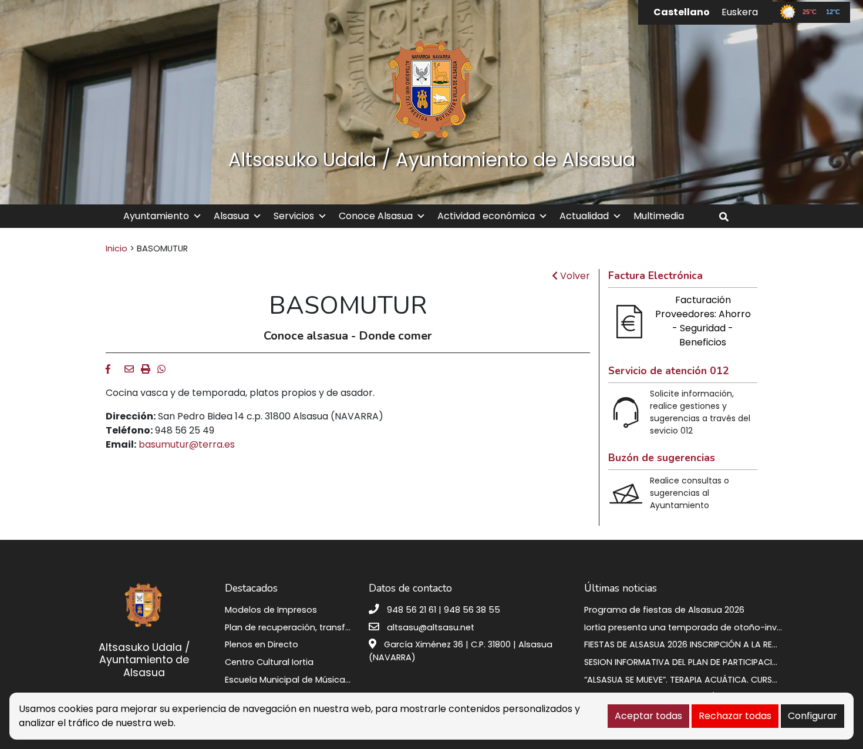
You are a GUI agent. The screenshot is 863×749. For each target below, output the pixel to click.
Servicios (294, 216)
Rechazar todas (735, 716)
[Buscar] (728, 217)
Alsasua (231, 216)
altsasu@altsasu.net (430, 627)
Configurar (812, 716)
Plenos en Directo (261, 644)
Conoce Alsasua (376, 216)
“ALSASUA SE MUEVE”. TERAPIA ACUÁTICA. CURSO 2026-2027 (705, 680)
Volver (574, 276)
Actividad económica (486, 216)
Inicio (116, 248)
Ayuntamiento (156, 216)
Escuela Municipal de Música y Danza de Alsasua (328, 680)
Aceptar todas (648, 716)
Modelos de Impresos (271, 610)
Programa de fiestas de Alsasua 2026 (664, 610)
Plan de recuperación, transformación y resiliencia (331, 627)
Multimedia (658, 216)
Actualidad (584, 216)
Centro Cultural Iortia (269, 662)
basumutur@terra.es (187, 444)
